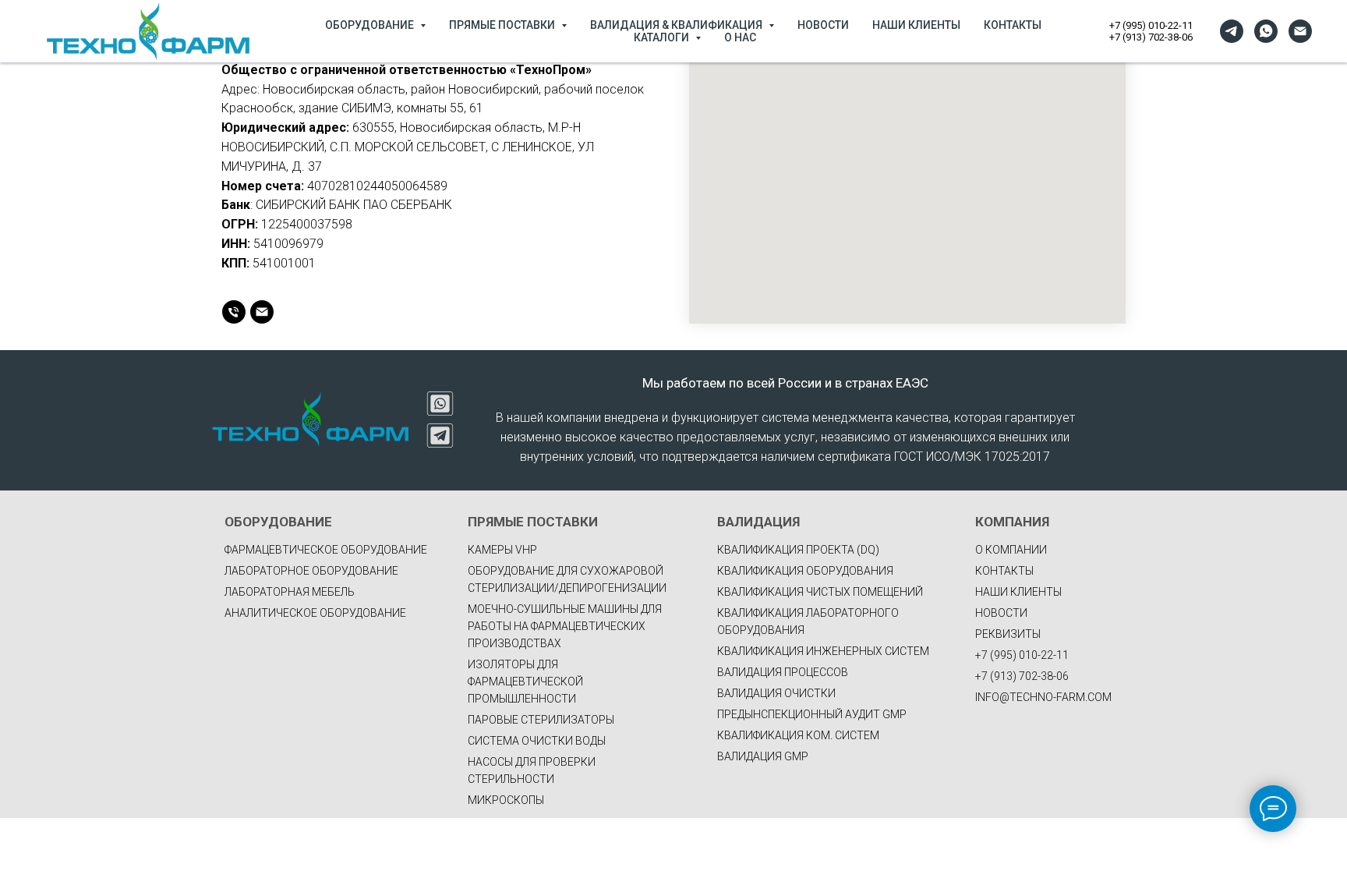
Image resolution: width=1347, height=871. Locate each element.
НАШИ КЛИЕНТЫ (916, 25)
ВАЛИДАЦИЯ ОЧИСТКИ (776, 693)
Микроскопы (506, 800)
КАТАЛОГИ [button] (662, 37)
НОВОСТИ (823, 25)
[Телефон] (234, 312)
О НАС (740, 37)
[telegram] (1231, 31)
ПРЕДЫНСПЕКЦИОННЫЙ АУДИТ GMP (812, 714)
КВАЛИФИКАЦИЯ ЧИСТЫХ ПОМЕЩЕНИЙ (820, 592)
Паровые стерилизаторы (541, 719)
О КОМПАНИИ (1011, 549)
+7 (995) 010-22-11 (1151, 25)
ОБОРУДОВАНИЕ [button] (370, 25)
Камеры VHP (502, 549)
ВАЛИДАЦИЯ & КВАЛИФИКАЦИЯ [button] (677, 25)
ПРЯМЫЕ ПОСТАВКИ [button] (503, 25)
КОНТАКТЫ (1012, 25)
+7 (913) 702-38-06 (1151, 37)
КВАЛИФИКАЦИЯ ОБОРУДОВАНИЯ (805, 571)
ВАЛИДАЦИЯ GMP (762, 756)
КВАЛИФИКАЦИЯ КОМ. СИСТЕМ (798, 735)
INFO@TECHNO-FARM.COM (1043, 697)
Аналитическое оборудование (315, 613)
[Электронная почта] (1300, 31)
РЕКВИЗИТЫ (1008, 634)
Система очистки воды (537, 741)
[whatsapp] (1266, 31)
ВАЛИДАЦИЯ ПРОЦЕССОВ (782, 672)
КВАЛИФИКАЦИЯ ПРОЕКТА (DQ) (798, 549)
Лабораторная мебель (289, 592)
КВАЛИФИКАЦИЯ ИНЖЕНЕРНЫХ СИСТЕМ (823, 651)
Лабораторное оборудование (311, 571)
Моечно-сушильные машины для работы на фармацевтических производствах (565, 626)
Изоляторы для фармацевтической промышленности (525, 681)
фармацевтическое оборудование (325, 549)
